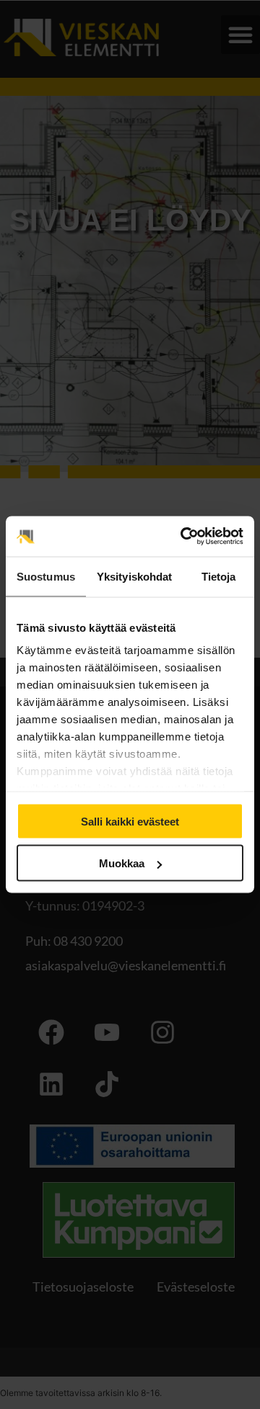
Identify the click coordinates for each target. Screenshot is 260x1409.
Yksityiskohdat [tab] (134, 576)
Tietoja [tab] (219, 576)
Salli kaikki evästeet (130, 821)
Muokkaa (121, 863)
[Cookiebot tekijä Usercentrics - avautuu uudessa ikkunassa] (183, 536)
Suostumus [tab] (46, 576)
